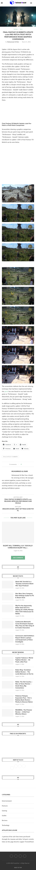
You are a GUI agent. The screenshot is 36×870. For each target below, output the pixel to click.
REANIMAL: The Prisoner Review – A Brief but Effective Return (23, 712)
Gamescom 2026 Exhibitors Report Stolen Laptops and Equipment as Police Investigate (24, 639)
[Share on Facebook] (23, 464)
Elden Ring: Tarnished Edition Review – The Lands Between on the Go (24, 672)
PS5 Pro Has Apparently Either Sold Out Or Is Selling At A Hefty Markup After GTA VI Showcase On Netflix (24, 610)
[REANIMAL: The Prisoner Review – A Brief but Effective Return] (7, 713)
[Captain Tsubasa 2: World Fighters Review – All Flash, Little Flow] (7, 661)
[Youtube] (20, 856)
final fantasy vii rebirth (10, 456)
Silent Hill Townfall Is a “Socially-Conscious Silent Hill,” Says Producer (24, 584)
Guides (4, 815)
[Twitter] (15, 856)
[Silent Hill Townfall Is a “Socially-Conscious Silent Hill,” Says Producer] (18, 532)
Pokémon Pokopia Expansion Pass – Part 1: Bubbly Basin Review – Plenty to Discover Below (24, 699)
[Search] (34, 3)
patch (6, 391)
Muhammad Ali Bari (13, 42)
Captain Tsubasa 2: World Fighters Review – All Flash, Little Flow (24, 660)
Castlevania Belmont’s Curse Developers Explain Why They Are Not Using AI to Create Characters (24, 625)
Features (5, 806)
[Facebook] (11, 856)
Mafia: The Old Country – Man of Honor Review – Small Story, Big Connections (24, 685)
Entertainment (7, 801)
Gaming (4, 811)
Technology (5, 825)
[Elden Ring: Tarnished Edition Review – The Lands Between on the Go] (7, 673)
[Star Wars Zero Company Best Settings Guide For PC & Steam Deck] (7, 596)
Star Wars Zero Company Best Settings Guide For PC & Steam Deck (24, 595)
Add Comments (18, 557)
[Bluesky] (24, 856)
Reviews (4, 820)
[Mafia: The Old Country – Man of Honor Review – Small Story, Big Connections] (7, 685)
